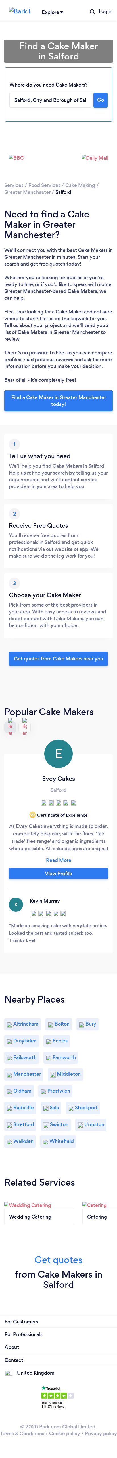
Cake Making (80, 185)
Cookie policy (64, 1433)
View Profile (58, 873)
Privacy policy (101, 1433)
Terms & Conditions (22, 1433)
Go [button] (100, 99)
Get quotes (58, 1259)
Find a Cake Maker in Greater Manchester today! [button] (58, 401)
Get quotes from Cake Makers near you (58, 658)
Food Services (44, 185)
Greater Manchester (27, 192)
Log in (105, 11)
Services (14, 185)
